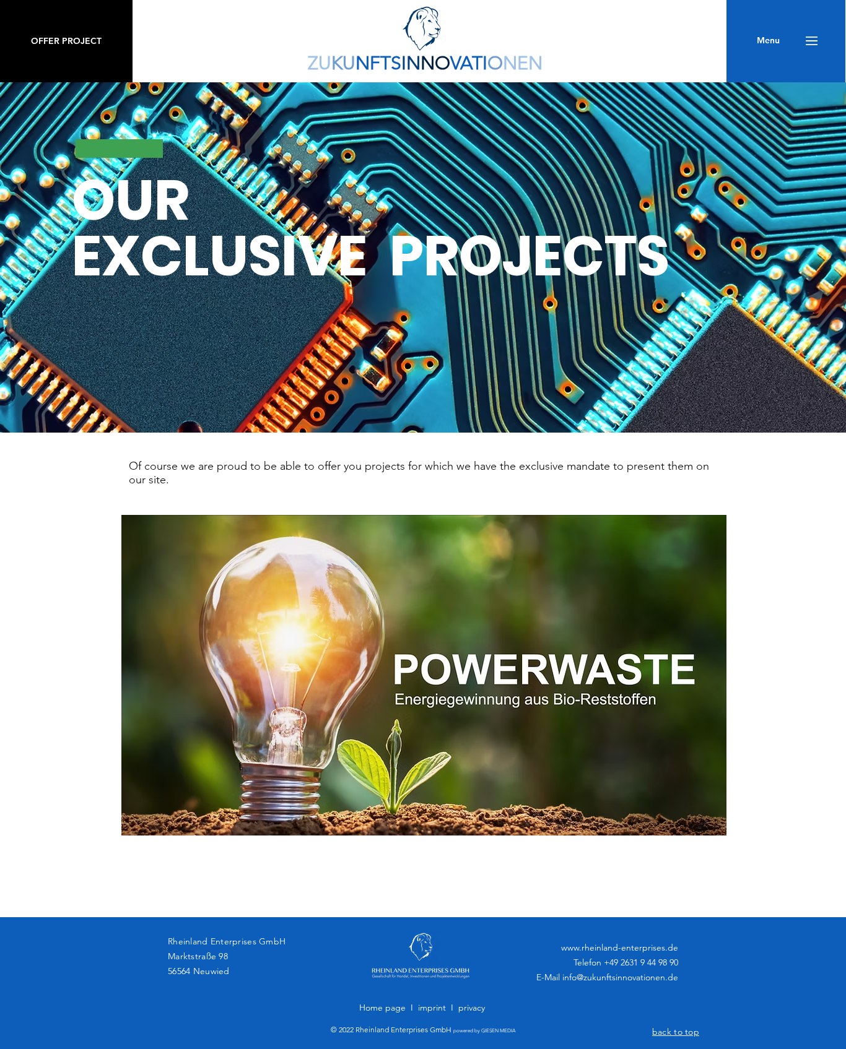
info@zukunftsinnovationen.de (620, 977)
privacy (471, 1007)
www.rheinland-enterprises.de (619, 947)
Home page (382, 1007)
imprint (432, 1007)
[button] (768, 40)
